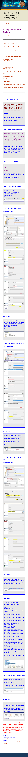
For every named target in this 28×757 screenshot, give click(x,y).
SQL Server (8, 23)
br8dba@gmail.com (11, 738)
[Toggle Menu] (25, 8)
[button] (14, 200)
